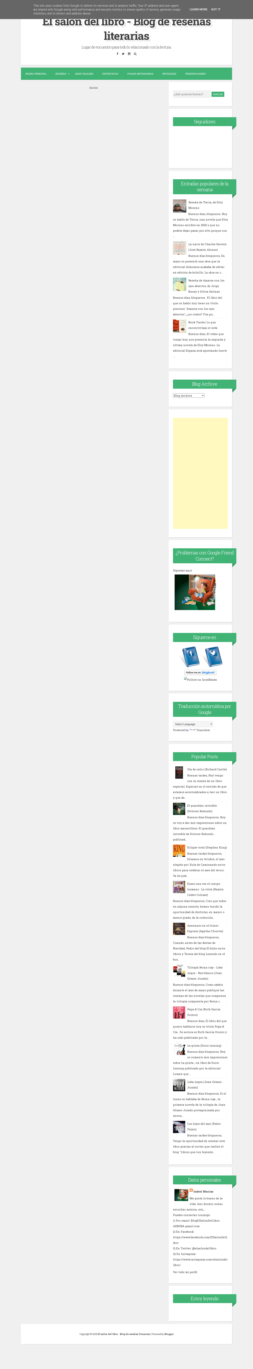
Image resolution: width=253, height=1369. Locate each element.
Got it (216, 9)
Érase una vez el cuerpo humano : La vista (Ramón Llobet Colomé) (205, 889)
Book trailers (84, 73)
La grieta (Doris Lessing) (204, 1045)
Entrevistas (110, 73)
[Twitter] (123, 53)
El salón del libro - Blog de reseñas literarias (126, 28)
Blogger (169, 1334)
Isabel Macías (203, 1191)
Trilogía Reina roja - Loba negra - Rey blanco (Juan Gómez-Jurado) (205, 973)
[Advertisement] (200, 473)
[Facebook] (117, 53)
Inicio (93, 87)
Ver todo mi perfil (185, 1272)
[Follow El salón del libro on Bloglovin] (200, 674)
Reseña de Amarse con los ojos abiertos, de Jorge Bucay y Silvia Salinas (206, 286)
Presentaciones (195, 73)
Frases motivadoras (140, 73)
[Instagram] (129, 53)
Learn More (198, 9)
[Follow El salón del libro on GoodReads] (200, 679)
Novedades (169, 73)
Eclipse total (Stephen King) (207, 847)
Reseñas (60, 73)
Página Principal (35, 73)
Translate (203, 730)
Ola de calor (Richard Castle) (207, 769)
